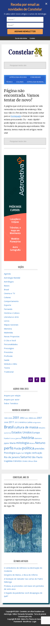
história (28, 437)
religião (27, 453)
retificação (37, 452)
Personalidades (11, 344)
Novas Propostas (11, 336)
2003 (26, 418)
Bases (6, 285)
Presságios (9, 348)
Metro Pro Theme (27, 619)
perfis (8, 448)
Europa (36, 432)
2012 (17, 422)
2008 (6, 422)
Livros (6, 321)
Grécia (12, 438)
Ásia (35, 461)
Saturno (25, 457)
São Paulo (37, 457)
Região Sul (20, 453)
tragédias (8, 461)
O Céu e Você (10, 340)
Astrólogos (9, 281)
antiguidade (37, 422)
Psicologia (9, 452)
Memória (8, 328)
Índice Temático (11, 403)
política (28, 448)
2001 (16, 417)
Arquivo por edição (12, 395)
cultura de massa (26, 427)
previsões (39, 448)
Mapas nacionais (11, 324)
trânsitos (17, 461)
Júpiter (6, 443)
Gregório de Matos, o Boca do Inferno (21, 575)
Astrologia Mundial (12, 277)
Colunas (7, 297)
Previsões (8, 352)
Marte (13, 443)
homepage (16, 116)
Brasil (6, 289)
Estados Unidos (22, 432)
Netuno (40, 443)
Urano (25, 461)
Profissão (8, 356)
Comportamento (11, 301)
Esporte (7, 305)
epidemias (7, 433)
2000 (10, 418)
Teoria (7, 367)
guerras (18, 438)
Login (34, 621)
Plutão (18, 448)
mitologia (22, 443)
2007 (39, 417)
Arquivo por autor (11, 399)
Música (32, 443)
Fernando (8, 309)
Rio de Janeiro (12, 457)
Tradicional (8, 371)
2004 (31, 418)
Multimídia (8, 332)
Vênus (30, 461)
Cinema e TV (9, 293)
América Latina (25, 422)
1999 (6, 418)
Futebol (7, 438)
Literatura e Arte (11, 317)
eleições (42, 428)
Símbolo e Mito (10, 364)
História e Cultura (11, 313)
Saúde (6, 360)
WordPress (27, 621)
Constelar (25, 52)
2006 (34, 418)
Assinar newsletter (25, 31)
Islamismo (38, 438)
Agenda (7, 273)
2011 (11, 422)
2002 (22, 418)
